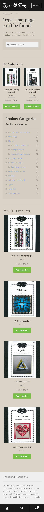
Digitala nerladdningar (20, 145)
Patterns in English (15, 163)
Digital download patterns (19, 132)
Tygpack (12, 189)
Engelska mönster (18, 167)
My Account (7, 508)
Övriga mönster (17, 150)
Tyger (10, 184)
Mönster (11, 141)
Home (7, 14)
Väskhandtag (14, 193)
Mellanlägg (12, 136)
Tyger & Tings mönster (20, 154)
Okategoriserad (15, 158)
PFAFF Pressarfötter (16, 171)
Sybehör (11, 176)
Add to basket (11, 106)
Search (22, 508)
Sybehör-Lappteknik (16, 180)
